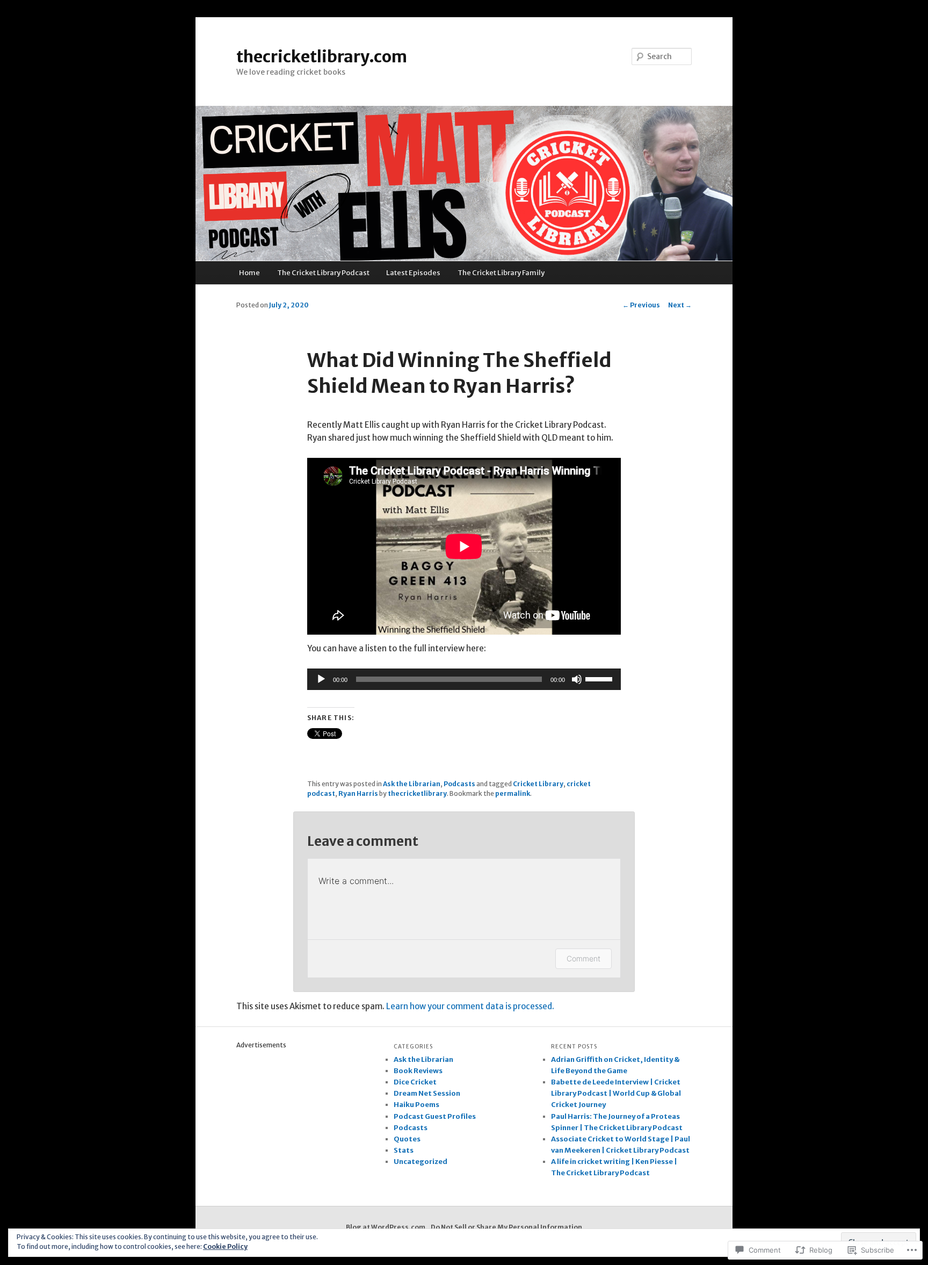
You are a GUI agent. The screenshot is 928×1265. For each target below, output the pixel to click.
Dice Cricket (415, 1082)
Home (249, 272)
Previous (641, 305)
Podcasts (459, 784)
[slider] (600, 678)
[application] (464, 679)
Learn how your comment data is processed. (470, 1006)
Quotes (407, 1139)
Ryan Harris (358, 793)
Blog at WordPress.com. (386, 1227)
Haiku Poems (416, 1104)
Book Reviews (418, 1070)
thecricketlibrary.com (321, 56)
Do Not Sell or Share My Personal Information (506, 1227)
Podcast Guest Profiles (435, 1116)
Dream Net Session (427, 1093)
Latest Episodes (413, 272)
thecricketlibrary (417, 793)
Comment (583, 958)
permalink (512, 793)
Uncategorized (420, 1161)
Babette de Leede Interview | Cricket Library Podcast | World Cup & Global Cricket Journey (616, 1093)
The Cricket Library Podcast (323, 272)
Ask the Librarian (411, 784)
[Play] (321, 679)
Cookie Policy (225, 1246)
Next (680, 305)
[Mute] (576, 679)
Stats (404, 1150)
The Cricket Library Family (501, 272)
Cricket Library (538, 784)
